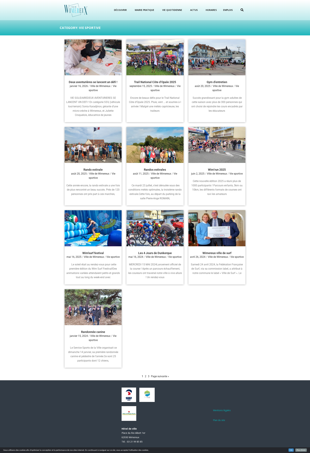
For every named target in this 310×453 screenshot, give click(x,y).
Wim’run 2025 (217, 169)
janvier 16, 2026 (79, 86)
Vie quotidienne (172, 9)
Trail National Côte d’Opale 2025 (155, 82)
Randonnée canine (93, 332)
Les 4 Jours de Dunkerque (155, 253)
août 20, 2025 (202, 86)
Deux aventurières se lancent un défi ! (93, 82)
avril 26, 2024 (197, 256)
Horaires (211, 9)
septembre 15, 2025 (140, 86)
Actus (194, 9)
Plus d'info (301, 450)
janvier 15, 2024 (79, 335)
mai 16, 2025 (74, 256)
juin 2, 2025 (197, 173)
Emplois (228, 9)
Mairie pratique (144, 9)
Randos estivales (155, 169)
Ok (291, 450)
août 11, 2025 (141, 173)
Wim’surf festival (93, 253)
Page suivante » (160, 376)
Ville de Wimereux (100, 86)
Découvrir (120, 9)
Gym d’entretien (217, 82)
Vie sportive (236, 173)
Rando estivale (93, 169)
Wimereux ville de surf (216, 253)
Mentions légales (222, 410)
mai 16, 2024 (135, 256)
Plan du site (219, 420)
